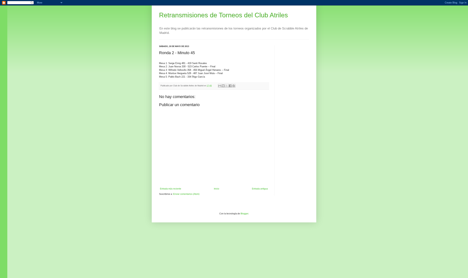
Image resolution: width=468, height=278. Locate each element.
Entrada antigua (260, 188)
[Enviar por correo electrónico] (220, 86)
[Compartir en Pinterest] (233, 86)
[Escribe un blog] (223, 86)
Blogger (244, 213)
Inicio (216, 188)
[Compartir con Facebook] (230, 86)
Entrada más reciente (170, 188)
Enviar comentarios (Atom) (186, 194)
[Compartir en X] (227, 86)
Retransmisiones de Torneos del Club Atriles (223, 15)
